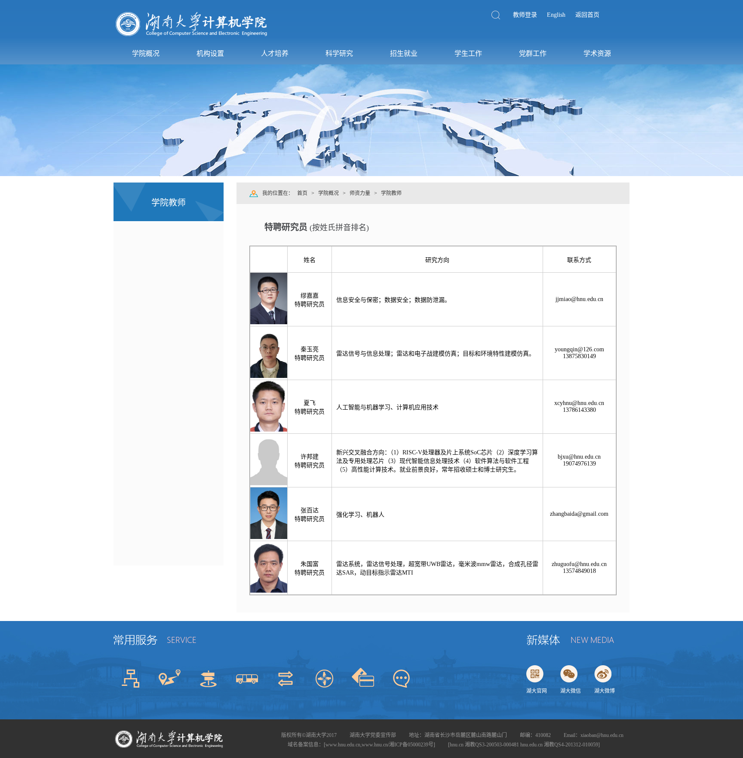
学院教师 (391, 193)
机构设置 (210, 53)
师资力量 (360, 193)
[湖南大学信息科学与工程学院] (192, 37)
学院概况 (146, 53)
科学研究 (339, 53)
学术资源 (597, 53)
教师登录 (525, 15)
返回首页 (587, 15)
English (556, 15)
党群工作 (533, 53)
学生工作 (468, 53)
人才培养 (275, 53)
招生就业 (404, 53)
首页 (302, 193)
